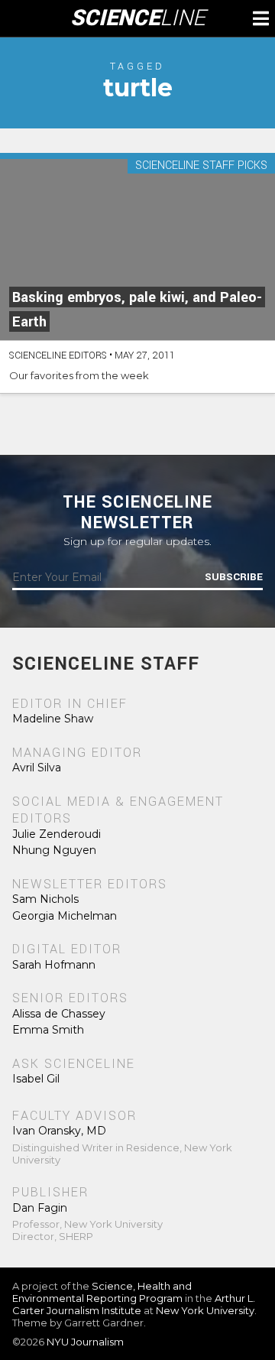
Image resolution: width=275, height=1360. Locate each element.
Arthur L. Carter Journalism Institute (133, 1304)
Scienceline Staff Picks (201, 166)
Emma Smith (48, 1030)
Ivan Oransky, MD (59, 1131)
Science (137, 18)
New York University (205, 1310)
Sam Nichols (45, 899)
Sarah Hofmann (53, 965)
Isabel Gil (36, 1079)
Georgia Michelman (64, 916)
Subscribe (234, 577)
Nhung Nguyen (54, 850)
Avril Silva (36, 767)
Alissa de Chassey (58, 1014)
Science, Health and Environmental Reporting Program (102, 1292)
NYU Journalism (85, 1342)
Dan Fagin (39, 1208)
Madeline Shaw (52, 718)
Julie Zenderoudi (56, 834)
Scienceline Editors (58, 355)
